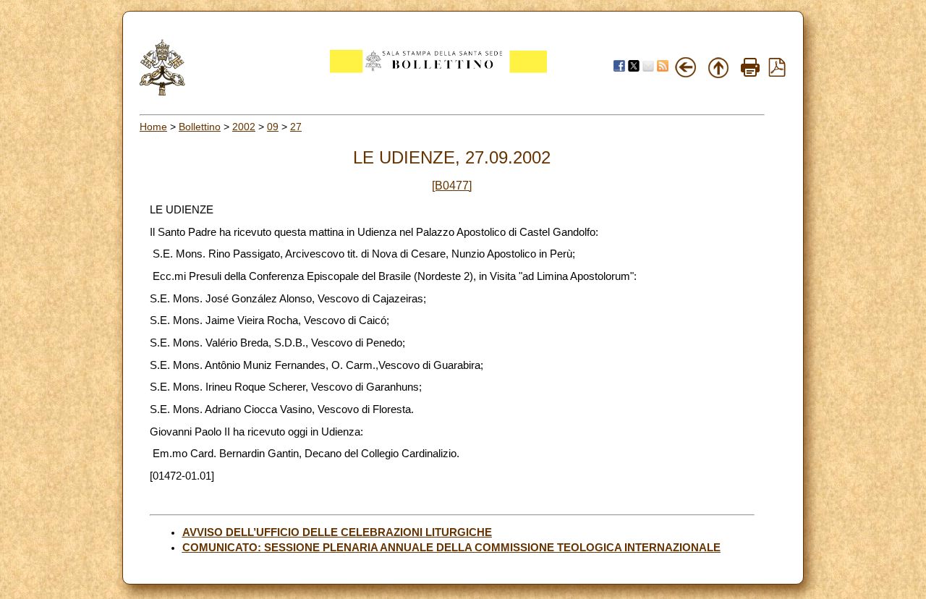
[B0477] (452, 185)
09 (273, 126)
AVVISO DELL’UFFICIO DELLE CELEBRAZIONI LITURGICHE (337, 532)
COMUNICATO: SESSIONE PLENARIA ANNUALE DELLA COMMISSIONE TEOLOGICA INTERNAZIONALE (451, 547)
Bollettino (200, 126)
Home (153, 126)
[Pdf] (777, 73)
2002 (243, 126)
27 (296, 126)
